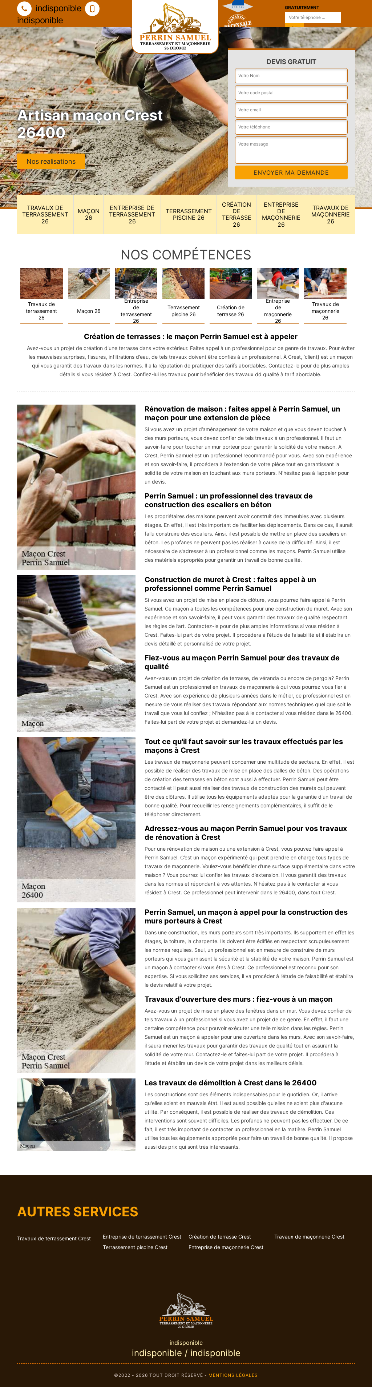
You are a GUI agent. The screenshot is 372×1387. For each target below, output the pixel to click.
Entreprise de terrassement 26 (132, 214)
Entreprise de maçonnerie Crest (226, 1247)
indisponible (57, 8)
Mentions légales (233, 1375)
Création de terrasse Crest (220, 1236)
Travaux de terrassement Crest (54, 1238)
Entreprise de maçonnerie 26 (281, 214)
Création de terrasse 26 (236, 214)
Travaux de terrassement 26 (45, 214)
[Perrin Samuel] (186, 1309)
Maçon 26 (89, 214)
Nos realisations (51, 161)
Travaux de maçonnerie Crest (309, 1236)
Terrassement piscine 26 (189, 214)
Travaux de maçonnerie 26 (330, 214)
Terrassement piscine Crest (135, 1247)
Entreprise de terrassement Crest (142, 1236)
